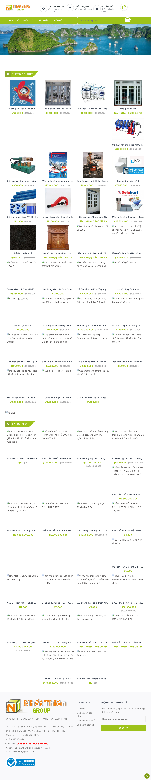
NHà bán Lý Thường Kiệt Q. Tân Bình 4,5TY (98, 530)
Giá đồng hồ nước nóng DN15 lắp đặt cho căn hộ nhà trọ (70, 325)
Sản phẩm (43, 20)
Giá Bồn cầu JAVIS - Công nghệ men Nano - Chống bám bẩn (107, 289)
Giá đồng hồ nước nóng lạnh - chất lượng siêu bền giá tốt (35, 108)
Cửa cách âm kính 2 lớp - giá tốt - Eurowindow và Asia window (38, 361)
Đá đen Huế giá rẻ (23, 253)
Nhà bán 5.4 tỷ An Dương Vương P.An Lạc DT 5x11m (68, 642)
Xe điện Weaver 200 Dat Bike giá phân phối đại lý (101, 181)
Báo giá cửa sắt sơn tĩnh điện (92, 217)
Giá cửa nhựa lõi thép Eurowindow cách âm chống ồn (103, 361)
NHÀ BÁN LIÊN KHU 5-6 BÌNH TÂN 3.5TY (62, 530)
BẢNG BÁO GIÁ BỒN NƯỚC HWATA (24, 289)
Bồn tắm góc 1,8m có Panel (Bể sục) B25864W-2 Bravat (105, 325)
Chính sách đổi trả (86, 720)
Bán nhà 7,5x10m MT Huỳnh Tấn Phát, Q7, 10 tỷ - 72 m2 (34, 642)
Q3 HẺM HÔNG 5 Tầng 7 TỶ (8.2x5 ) (130, 566)
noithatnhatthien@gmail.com (19, 751)
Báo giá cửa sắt (128, 108)
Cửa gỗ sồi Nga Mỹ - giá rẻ (58, 397)
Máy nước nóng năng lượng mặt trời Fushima (64, 181)
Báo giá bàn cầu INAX (128, 181)
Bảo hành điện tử (85, 724)
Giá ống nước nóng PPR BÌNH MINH (24, 217)
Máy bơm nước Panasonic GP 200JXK (96, 253)
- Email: (46, 748)
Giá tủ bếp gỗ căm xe (128, 289)
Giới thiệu (28, 20)
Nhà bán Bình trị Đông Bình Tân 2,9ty (95, 678)
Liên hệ (58, 20)
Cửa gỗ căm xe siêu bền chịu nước (59, 253)
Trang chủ (13, 20)
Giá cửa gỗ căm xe (23, 325)
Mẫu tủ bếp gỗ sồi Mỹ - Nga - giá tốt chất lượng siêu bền (35, 397)
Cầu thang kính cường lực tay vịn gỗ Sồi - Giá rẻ (100, 397)
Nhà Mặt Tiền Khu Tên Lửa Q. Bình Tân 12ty (28, 603)
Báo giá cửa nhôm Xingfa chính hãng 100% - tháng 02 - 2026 (72, 108)
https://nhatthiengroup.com (28, 748)
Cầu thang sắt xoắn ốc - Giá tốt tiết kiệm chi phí (65, 289)
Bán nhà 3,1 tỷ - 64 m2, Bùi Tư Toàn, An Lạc (98, 642)
